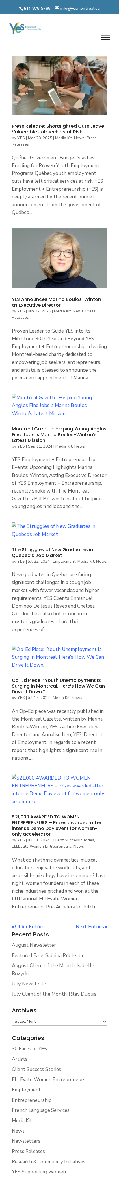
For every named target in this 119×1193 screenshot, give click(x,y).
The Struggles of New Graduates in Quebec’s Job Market (52, 552)
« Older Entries (28, 926)
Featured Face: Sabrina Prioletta (47, 955)
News (79, 138)
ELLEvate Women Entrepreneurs (41, 846)
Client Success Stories (73, 840)
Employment (64, 561)
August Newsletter (34, 945)
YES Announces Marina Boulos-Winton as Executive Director (56, 302)
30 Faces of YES (29, 1048)
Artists (19, 1059)
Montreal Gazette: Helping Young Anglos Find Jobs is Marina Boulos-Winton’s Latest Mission (59, 434)
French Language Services (41, 1110)
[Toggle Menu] (105, 37)
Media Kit (63, 138)
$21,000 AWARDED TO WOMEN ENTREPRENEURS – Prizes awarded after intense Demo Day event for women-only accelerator (56, 825)
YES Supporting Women (39, 1172)
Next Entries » (91, 926)
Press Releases (28, 1151)
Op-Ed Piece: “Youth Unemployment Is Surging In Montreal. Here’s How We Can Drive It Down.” (58, 686)
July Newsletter (30, 983)
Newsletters (26, 1141)
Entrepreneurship (31, 1100)
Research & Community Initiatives (48, 1161)
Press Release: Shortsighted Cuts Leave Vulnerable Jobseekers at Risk (58, 129)
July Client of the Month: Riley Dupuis (54, 994)
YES (21, 138)
